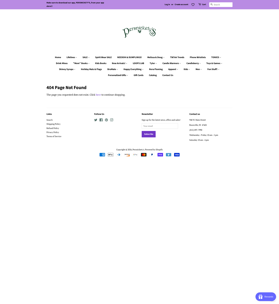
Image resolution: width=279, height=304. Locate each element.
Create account (181, 4)
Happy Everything (133, 69)
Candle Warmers (170, 63)
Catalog (153, 75)
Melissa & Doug (155, 57)
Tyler (152, 63)
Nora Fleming (156, 69)
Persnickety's (138, 149)
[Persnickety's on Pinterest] (106, 120)
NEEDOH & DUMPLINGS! (129, 57)
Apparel (172, 69)
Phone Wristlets (198, 57)
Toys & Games (213, 63)
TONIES (215, 57)
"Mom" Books (80, 63)
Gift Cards (138, 75)
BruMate (111, 69)
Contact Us (167, 75)
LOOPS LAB (138, 63)
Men (198, 69)
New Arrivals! (119, 63)
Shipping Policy (53, 124)
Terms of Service (53, 136)
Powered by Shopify (154, 149)
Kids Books (100, 63)
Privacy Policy (52, 132)
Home (58, 57)
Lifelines (71, 57)
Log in (167, 4)
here (98, 94)
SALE (85, 57)
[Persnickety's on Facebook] (101, 120)
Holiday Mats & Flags (91, 69)
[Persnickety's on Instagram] (111, 120)
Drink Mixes (62, 63)
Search (49, 119)
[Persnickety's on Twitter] (95, 120)
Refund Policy (52, 128)
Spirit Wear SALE (103, 57)
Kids (186, 69)
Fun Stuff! (212, 69)
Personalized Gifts (117, 75)
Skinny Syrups (66, 69)
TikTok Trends (177, 57)
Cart (204, 4)
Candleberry (192, 63)
